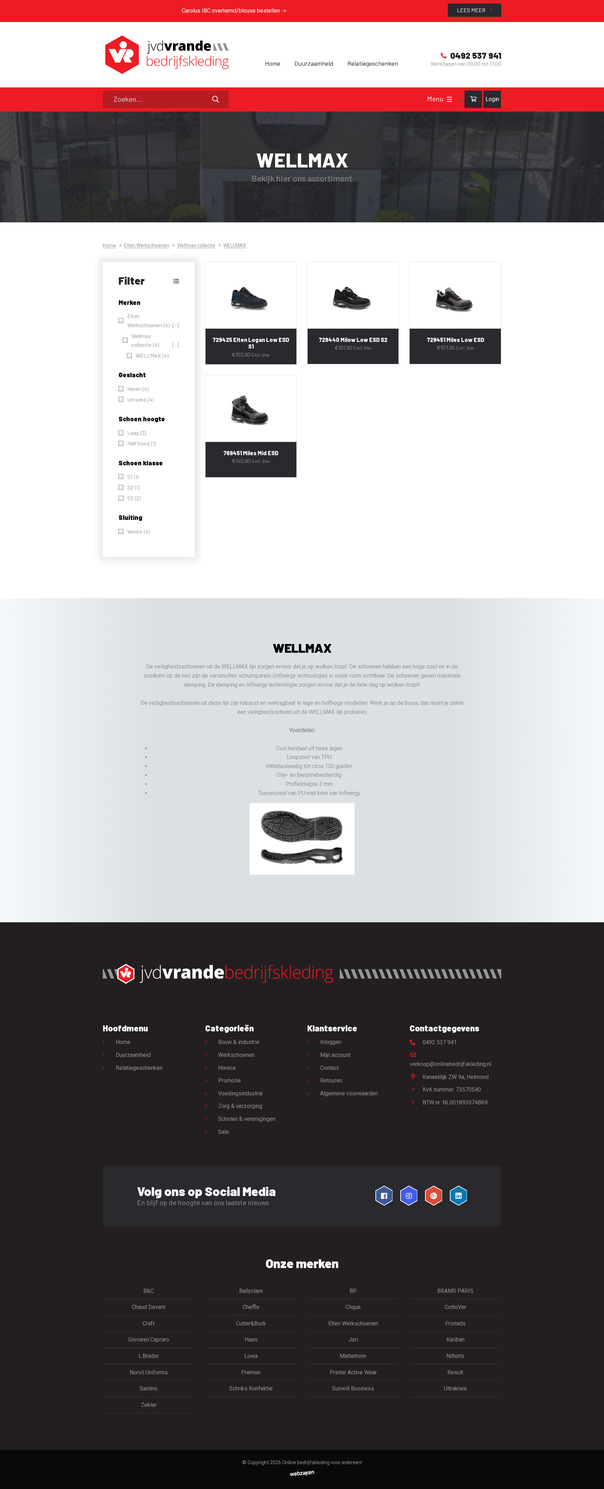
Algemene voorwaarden (349, 1093)
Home (272, 63)
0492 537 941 (439, 1042)
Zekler (149, 1405)
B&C (148, 1291)
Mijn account (335, 1055)
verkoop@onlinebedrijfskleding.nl (450, 1064)
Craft (148, 1323)
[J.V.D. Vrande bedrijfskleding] (166, 55)
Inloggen (330, 1042)
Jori (353, 1339)
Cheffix (251, 1307)
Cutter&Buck (251, 1323)
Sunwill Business (353, 1388)
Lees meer (472, 10)
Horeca (227, 1068)
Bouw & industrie (238, 1042)
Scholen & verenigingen (246, 1119)
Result (455, 1372)
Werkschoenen (236, 1055)
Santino (148, 1388)
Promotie (229, 1080)
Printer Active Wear (353, 1372)
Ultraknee (455, 1388)
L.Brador (148, 1356)
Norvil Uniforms (149, 1372)
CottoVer (455, 1307)
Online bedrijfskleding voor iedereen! (322, 1462)
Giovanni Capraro (148, 1339)
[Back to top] (591, 1476)
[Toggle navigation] (449, 99)
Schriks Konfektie (251, 1388)
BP (353, 1291)
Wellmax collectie (196, 245)
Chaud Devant (148, 1307)
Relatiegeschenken (372, 63)
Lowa (251, 1356)
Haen (251, 1339)
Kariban (455, 1339)
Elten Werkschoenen (146, 245)
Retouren (331, 1080)
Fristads (455, 1323)
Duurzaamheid (313, 63)
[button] (148, 280)
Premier (251, 1372)
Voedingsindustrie (240, 1093)
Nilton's (455, 1356)
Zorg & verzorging (240, 1106)
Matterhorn (353, 1356)
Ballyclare (251, 1291)
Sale (223, 1132)
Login (492, 99)
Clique (353, 1307)
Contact (329, 1068)
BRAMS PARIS (455, 1291)
